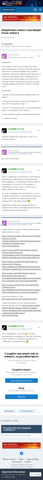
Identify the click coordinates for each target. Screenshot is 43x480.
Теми (20, 459)
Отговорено (20, 132)
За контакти (17, 462)
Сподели (10, 411)
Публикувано (20, 57)
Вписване (21, 397)
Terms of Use (10, 477)
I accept (36, 474)
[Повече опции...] (38, 56)
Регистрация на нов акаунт (21, 381)
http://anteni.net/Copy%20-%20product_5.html (19, 299)
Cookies (27, 462)
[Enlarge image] (29, 201)
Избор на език (9, 459)
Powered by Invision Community (21, 467)
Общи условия (32, 459)
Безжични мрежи (24, 46)
